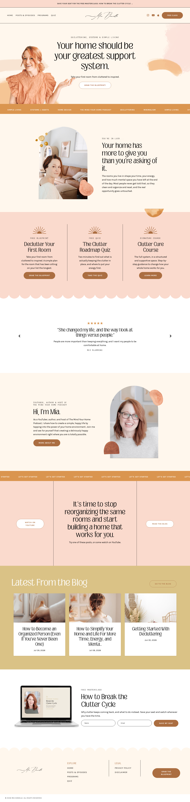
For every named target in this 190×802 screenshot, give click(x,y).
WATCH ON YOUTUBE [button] (30, 528)
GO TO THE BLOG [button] (163, 589)
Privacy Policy (123, 773)
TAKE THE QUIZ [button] (95, 275)
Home (10, 15)
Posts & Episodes (25, 15)
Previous (19, 339)
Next (170, 339)
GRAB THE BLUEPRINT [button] (39, 275)
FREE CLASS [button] (172, 15)
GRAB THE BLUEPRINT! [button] (95, 85)
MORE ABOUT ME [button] (47, 448)
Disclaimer (121, 777)
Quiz (53, 15)
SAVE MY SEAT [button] (166, 728)
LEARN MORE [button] (150, 275)
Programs (43, 15)
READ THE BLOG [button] (160, 529)
